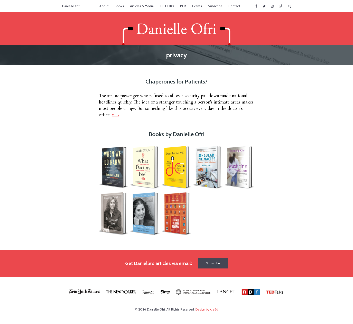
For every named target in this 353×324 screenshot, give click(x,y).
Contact (234, 6)
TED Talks (167, 6)
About (103, 6)
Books (119, 6)
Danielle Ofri (71, 6)
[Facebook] (256, 6)
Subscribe (215, 6)
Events (197, 6)
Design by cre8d (206, 309)
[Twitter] (264, 6)
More (115, 115)
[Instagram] (272, 6)
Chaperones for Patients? (176, 81)
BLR (183, 6)
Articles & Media (142, 6)
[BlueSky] (280, 6)
